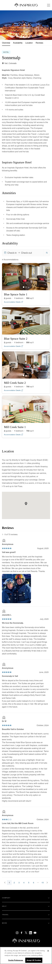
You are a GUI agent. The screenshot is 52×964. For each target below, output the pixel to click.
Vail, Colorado (10, 63)
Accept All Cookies (34, 960)
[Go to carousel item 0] (23, 36)
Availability (17, 42)
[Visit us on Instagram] (17, 932)
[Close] (48, 951)
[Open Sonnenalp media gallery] (26, 25)
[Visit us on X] (26, 932)
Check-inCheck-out (19, 252)
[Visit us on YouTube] (35, 932)
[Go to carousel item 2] (28, 36)
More (4, 923)
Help (4, 906)
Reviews (39, 42)
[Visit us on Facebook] (21, 932)
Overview (6, 42)
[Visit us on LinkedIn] (30, 932)
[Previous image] (3, 25)
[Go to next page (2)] (47, 882)
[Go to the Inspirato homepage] (26, 5)
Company (6, 898)
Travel (5, 914)
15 (42, 882)
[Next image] (48, 25)
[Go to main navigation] (48, 5)
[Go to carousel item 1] (26, 36)
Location (29, 42)
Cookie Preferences (15, 960)
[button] (26, 503)
